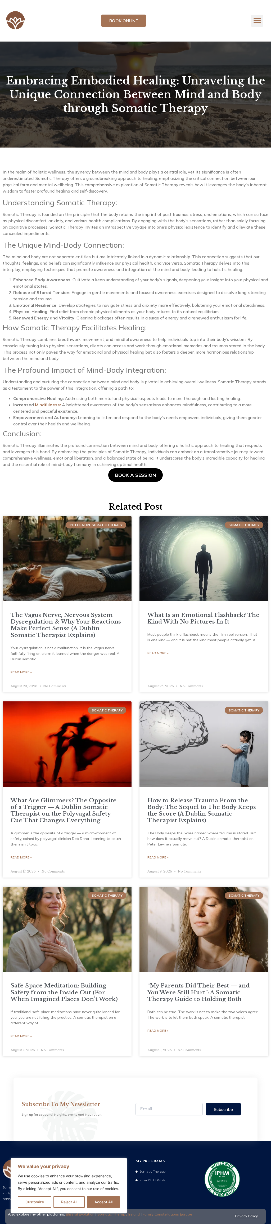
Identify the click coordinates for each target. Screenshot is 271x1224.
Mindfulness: (48, 404)
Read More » (21, 672)
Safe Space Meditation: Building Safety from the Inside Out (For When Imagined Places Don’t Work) (64, 992)
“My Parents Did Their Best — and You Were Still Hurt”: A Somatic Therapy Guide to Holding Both (198, 992)
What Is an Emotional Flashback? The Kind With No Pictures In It (203, 618)
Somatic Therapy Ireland (118, 1214)
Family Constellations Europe (167, 1214)
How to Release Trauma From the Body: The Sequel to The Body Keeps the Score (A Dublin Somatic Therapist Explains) (201, 810)
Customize (34, 1202)
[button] (257, 21)
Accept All (103, 1202)
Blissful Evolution (80, 1214)
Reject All (69, 1202)
